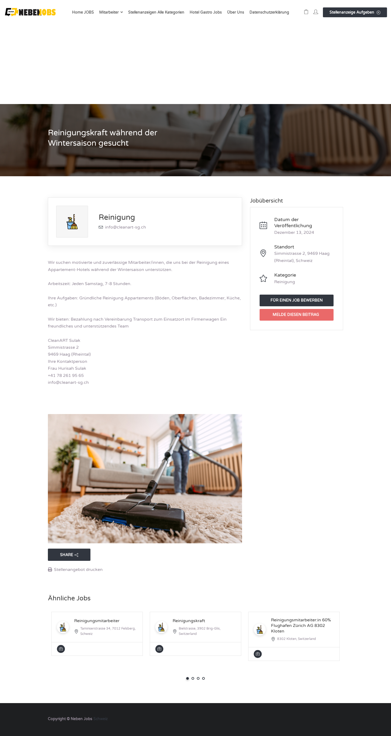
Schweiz (100, 719)
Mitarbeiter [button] (109, 12)
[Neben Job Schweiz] (30, 12)
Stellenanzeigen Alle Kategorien (156, 12)
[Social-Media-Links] (338, 718)
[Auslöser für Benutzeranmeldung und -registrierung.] (315, 12)
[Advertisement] (195, 64)
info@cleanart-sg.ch (125, 227)
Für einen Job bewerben (297, 300)
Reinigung (117, 217)
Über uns (235, 12)
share (66, 555)
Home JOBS (83, 12)
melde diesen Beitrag (296, 314)
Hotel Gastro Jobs (206, 12)
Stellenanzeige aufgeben (352, 12)
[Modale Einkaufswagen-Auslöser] (306, 12)
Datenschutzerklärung (269, 12)
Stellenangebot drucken (78, 569)
